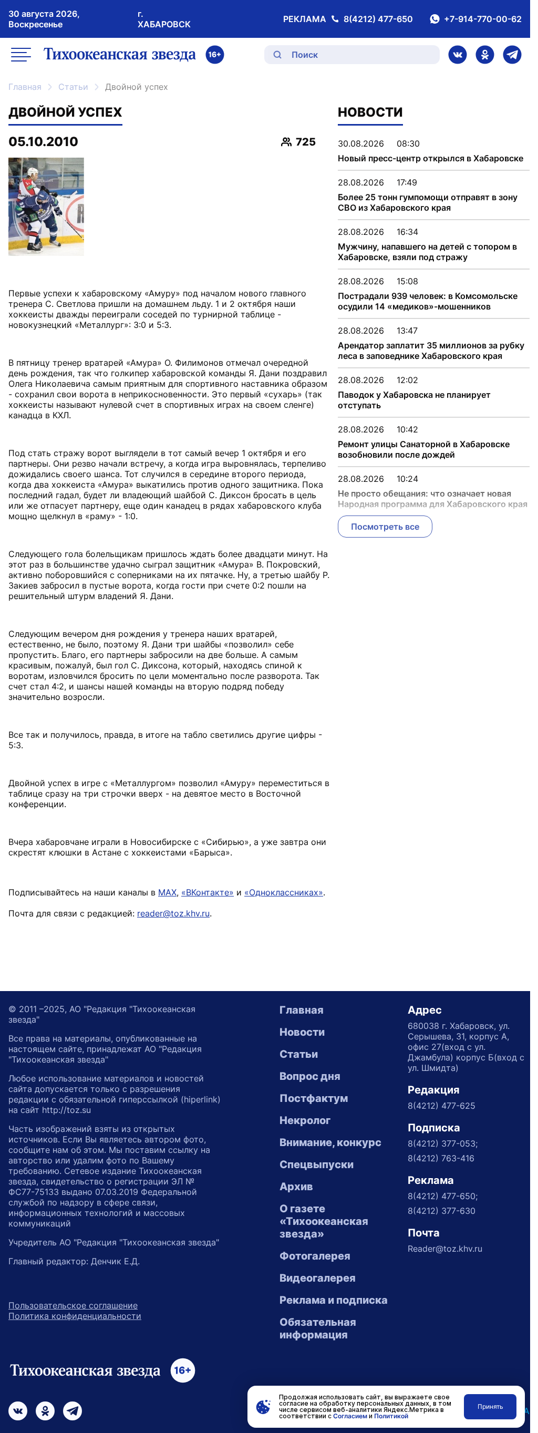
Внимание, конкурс (330, 1142)
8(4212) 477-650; (443, 1196)
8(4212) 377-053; (443, 1143)
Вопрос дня (310, 1076)
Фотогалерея (315, 1256)
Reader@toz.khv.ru (445, 1248)
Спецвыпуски (317, 1164)
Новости (302, 1032)
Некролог (305, 1120)
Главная (25, 86)
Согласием (350, 1416)
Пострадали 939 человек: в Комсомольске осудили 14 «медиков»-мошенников (428, 301)
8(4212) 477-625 (441, 1105)
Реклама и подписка (334, 1300)
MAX (167, 892)
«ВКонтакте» (207, 892)
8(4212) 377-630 (441, 1210)
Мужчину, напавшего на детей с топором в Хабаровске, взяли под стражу (427, 251)
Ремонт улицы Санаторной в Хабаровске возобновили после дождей (424, 449)
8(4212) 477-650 (378, 19)
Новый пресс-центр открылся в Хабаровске (430, 158)
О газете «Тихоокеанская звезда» (324, 1221)
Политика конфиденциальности (74, 1316)
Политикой (391, 1416)
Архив (296, 1186)
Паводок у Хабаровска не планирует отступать (414, 399)
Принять (490, 1406)
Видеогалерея (318, 1278)
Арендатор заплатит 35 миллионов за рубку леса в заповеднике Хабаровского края (431, 350)
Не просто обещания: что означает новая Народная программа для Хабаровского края (432, 498)
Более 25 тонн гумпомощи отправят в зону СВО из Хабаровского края (428, 202)
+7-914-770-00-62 (483, 19)
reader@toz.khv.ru (173, 913)
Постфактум (314, 1098)
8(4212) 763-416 (441, 1158)
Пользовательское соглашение (73, 1305)
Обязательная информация (318, 1328)
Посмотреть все (385, 526)
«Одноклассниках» (283, 892)
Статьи (73, 86)
